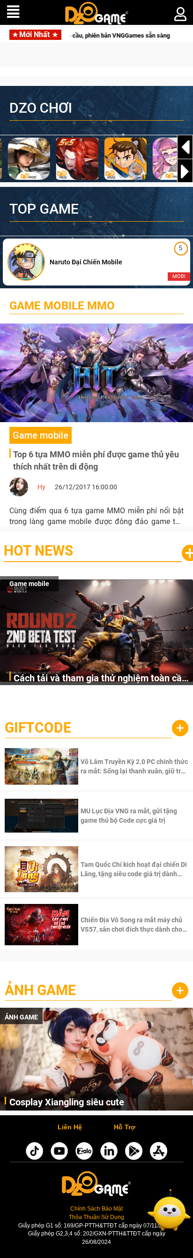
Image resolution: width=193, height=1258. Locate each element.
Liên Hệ (70, 1127)
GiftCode (38, 727)
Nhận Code (133, 766)
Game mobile (29, 583)
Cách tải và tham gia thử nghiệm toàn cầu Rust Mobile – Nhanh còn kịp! (100, 678)
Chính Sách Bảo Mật (96, 1208)
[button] (185, 171)
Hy (41, 487)
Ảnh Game (40, 990)
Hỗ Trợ (124, 1127)
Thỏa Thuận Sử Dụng (96, 1217)
